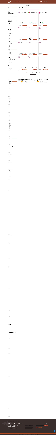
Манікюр (19, 425)
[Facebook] (47, 423)
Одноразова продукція (10, 20)
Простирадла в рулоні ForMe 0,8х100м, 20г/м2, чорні (43, 53)
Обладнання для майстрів (10, 21)
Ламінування (9, 14)
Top (28, 7)
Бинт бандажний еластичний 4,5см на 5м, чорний (43, 23)
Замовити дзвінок (29, 425)
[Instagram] (46, 423)
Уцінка (10, 425)
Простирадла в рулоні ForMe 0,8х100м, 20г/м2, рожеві (33, 38)
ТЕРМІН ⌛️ (19, 7)
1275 (39, 72)
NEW (22, 7)
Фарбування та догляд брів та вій (11, 13)
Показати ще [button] (33, 74)
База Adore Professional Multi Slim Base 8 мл (43, 38)
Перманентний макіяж (10, 11)
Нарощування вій (9, 12)
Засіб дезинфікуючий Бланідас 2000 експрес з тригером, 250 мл (22, 67)
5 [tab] (34, 84)
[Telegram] (54, 431)
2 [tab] (32, 84)
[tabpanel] (25, 81)
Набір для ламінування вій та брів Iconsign (22, 23)
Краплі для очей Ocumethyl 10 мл (32, 23)
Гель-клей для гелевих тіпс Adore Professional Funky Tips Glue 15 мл (32, 53)
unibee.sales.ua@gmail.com (39, 427)
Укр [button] (41, 1)
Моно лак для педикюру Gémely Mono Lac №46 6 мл (43, 67)
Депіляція (9, 19)
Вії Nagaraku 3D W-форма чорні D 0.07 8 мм (33, 67)
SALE (8, 425)
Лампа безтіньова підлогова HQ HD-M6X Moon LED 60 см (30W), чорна (22, 53)
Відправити (46, 425)
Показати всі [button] (9, 39)
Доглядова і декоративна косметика (11, 428)
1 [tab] (31, 84)
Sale (26, 7)
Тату (17, 425)
